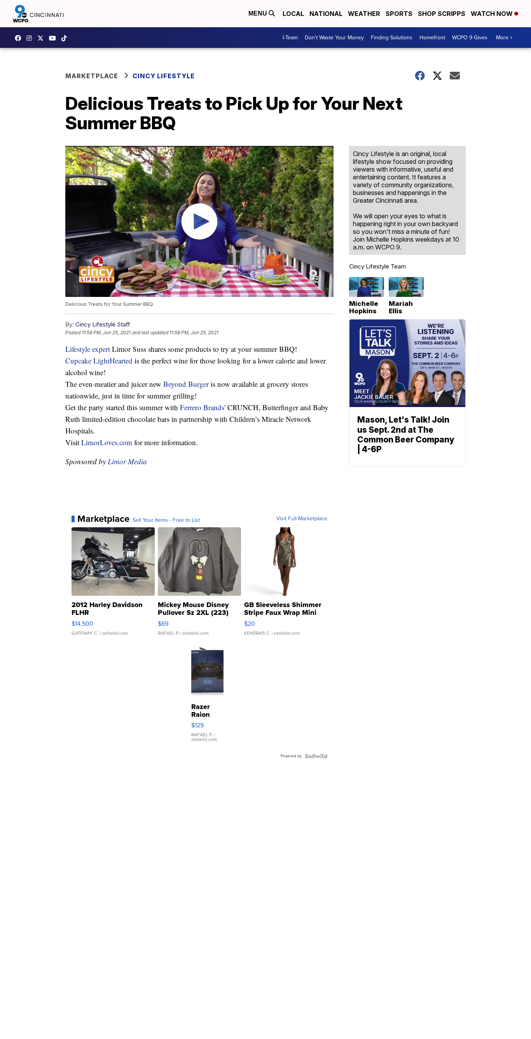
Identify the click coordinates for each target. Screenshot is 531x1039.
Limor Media (127, 461)
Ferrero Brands (201, 407)
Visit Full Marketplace (301, 518)
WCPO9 (20, 38)
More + (504, 37)
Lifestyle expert (87, 349)
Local (293, 14)
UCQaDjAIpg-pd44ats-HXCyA (54, 38)
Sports (399, 14)
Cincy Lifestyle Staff (102, 324)
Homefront (432, 37)
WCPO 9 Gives (469, 37)
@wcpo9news (66, 38)
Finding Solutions (391, 37)
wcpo (42, 38)
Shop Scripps (441, 14)
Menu (258, 13)
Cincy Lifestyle (164, 76)
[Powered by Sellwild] (316, 756)
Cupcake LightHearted (99, 360)
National (325, 14)
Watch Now (492, 14)
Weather (364, 14)
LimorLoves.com (106, 442)
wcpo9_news (31, 38)
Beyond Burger (185, 384)
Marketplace (91, 76)
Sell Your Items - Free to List (166, 520)
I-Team (290, 37)
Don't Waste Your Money (334, 37)
